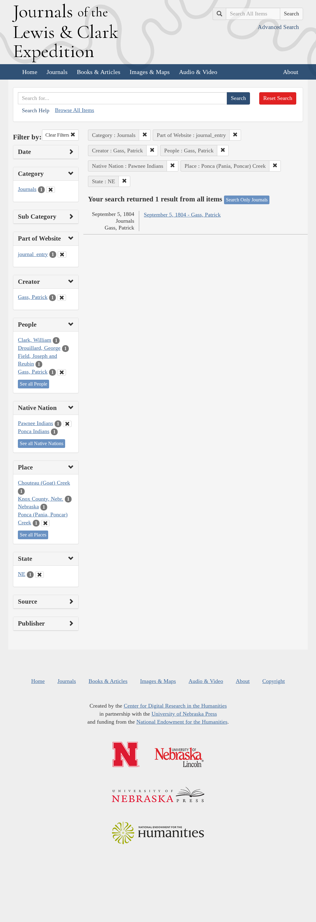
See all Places (33, 534)
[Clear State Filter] (39, 575)
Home (29, 71)
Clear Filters (57, 135)
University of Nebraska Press (184, 714)
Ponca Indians (33, 431)
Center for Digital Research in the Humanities (175, 706)
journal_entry (33, 254)
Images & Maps (150, 71)
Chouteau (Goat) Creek (44, 483)
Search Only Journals (247, 199)
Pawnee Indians (35, 423)
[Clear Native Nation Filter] (67, 424)
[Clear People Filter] (61, 372)
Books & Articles (98, 71)
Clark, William (34, 340)
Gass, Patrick (33, 297)
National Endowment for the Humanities (181, 722)
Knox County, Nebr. (40, 499)
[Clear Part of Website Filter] (62, 254)
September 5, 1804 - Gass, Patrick (182, 215)
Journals (57, 71)
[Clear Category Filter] (50, 190)
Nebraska (28, 506)
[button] (145, 135)
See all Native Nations (41, 443)
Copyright (273, 681)
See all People (33, 384)
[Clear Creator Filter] (61, 298)
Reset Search (277, 98)
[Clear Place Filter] (45, 523)
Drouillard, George (39, 348)
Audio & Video (198, 71)
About (290, 71)
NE (21, 574)
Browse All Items (74, 110)
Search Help (35, 110)
